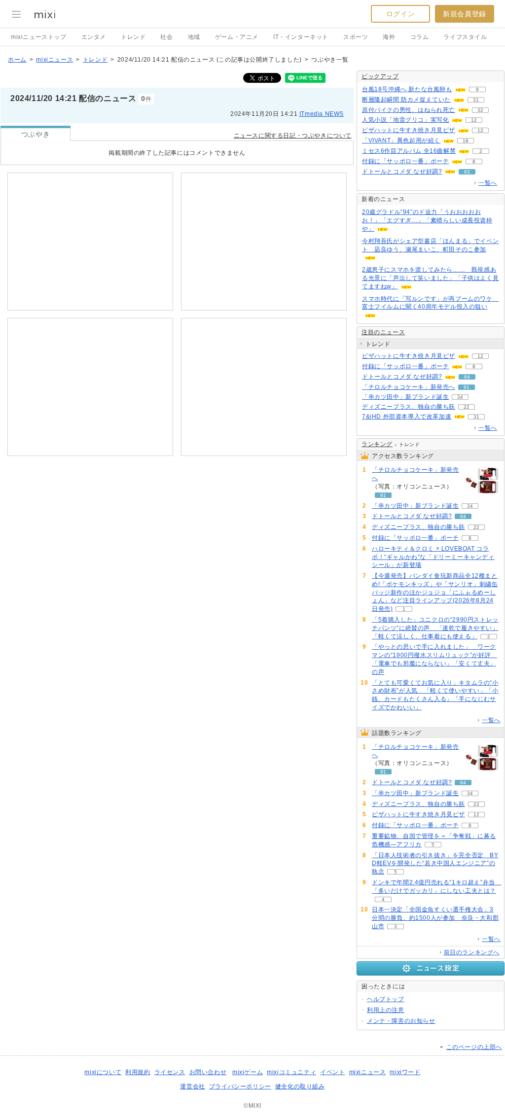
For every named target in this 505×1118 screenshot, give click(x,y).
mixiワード (405, 1072)
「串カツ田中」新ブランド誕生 (405, 396)
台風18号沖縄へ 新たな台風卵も (407, 89)
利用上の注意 (385, 1010)
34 (460, 397)
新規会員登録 (464, 14)
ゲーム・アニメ (236, 37)
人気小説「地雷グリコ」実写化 (405, 119)
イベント (332, 1072)
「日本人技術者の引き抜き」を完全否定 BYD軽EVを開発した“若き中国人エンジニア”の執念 (435, 863)
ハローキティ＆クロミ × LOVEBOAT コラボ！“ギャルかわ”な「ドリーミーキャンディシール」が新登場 (433, 557)
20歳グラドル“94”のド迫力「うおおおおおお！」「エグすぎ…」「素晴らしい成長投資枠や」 (427, 220)
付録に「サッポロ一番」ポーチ (405, 161)
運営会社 (192, 1086)
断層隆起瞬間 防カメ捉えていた (406, 99)
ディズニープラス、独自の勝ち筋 (408, 406)
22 (466, 407)
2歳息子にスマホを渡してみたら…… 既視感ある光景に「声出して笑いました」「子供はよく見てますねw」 (430, 278)
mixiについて (102, 1072)
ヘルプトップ (385, 999)
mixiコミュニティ (291, 1072)
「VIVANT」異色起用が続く (401, 140)
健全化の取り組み (300, 1086)
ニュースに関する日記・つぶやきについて (293, 135)
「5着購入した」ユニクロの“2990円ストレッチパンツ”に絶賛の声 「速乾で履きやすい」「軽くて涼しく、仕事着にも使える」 (435, 628)
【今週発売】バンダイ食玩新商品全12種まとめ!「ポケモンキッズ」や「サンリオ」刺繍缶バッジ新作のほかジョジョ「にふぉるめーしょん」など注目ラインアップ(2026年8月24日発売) (435, 592)
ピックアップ (380, 76)
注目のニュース (383, 332)
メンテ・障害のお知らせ (401, 1020)
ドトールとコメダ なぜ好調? (402, 171)
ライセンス (169, 1072)
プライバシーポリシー (240, 1086)
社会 (166, 37)
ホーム (17, 59)
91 (466, 387)
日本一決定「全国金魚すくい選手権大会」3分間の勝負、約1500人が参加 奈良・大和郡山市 (435, 918)
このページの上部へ (474, 1047)
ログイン (400, 14)
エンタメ (93, 37)
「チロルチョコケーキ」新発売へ (408, 387)
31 (476, 100)
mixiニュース (54, 59)
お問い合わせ (208, 1072)
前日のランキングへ (472, 952)
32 (480, 110)
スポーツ (355, 37)
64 (467, 377)
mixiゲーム (247, 1072)
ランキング (377, 444)
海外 (389, 37)
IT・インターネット (300, 37)
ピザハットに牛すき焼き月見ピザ (408, 130)
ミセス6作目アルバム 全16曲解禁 (409, 150)
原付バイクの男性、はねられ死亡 (408, 109)
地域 (194, 37)
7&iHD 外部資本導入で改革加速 (406, 416)
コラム (419, 37)
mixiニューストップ (39, 37)
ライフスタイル (465, 37)
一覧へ (487, 182)
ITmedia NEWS (321, 113)
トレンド (133, 37)
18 (466, 140)
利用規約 (137, 1072)
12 (474, 120)
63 (467, 172)
